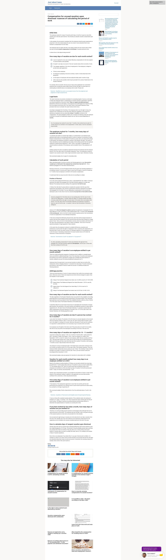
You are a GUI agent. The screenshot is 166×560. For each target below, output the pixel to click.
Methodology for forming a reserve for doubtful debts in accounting (111, 32)
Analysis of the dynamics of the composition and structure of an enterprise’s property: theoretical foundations (111, 55)
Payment (100, 40)
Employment (57, 8)
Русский (116, 3)
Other (106, 29)
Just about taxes (55, 2)
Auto (106, 35)
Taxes (50, 8)
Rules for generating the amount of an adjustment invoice (111, 61)
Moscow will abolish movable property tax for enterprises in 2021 (108, 38)
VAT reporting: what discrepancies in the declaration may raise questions (108, 43)
